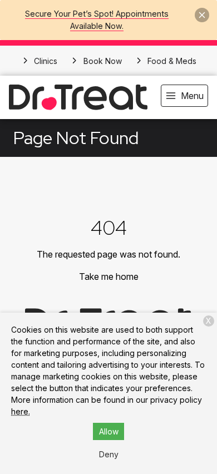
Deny (109, 454)
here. (20, 411)
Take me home (109, 276)
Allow (109, 431)
